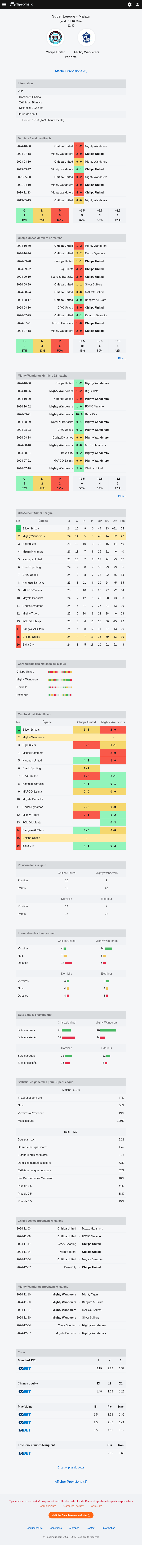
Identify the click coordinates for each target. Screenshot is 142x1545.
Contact (90, 1528)
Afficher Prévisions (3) (71, 71)
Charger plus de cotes (71, 1467)
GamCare (96, 1506)
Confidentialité (35, 1528)
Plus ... (122, 358)
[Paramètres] (129, 4)
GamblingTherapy (73, 1506)
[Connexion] (137, 4)
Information (109, 1528)
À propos (74, 1528)
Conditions (56, 1528)
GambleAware (48, 1506)
